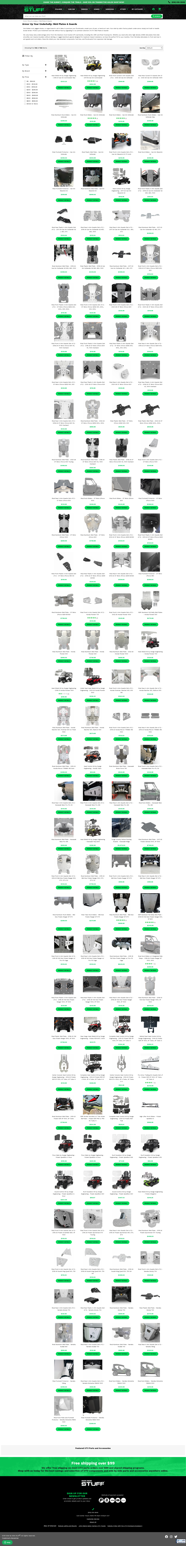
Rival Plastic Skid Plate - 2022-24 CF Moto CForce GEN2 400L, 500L (150, 422)
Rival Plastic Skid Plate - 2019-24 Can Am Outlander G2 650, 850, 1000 (92, 267)
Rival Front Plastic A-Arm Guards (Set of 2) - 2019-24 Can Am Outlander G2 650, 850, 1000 (150, 191)
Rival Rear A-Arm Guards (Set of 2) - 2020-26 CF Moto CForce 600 (121, 383)
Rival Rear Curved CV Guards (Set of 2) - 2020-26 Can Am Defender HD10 (150, 76)
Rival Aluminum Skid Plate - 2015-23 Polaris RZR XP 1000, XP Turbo (64, 1117)
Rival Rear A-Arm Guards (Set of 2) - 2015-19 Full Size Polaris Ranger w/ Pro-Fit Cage (93, 958)
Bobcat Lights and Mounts (67, 1526)
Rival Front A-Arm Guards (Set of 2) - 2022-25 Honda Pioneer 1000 (121, 613)
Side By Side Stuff (13, 1536)
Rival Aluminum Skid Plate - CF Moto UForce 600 (93, 536)
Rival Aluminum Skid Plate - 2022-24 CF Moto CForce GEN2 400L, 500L (93, 422)
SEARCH (157, 16)
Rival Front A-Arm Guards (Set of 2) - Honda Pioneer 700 (92, 613)
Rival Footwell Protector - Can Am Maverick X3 (64, 190)
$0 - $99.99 (31, 81)
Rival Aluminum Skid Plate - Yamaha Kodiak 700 (121, 1345)
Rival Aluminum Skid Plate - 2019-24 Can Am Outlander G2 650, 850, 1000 (64, 267)
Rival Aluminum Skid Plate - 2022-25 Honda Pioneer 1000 (121, 653)
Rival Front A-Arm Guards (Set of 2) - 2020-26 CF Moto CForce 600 (121, 306)
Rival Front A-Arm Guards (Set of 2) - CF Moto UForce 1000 (150, 461)
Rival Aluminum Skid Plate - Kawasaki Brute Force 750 (121, 767)
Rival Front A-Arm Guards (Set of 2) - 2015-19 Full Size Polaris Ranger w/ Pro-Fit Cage (64, 958)
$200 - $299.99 (32, 90)
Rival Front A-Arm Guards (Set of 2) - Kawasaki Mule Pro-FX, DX (150, 767)
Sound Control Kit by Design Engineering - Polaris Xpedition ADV (121, 1193)
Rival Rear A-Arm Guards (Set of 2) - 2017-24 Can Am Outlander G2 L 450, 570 (121, 229)
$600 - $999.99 (32, 101)
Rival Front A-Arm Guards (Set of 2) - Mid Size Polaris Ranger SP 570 (121, 877)
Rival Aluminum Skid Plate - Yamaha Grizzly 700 (121, 1309)
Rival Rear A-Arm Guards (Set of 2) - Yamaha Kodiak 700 (93, 1345)
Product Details (64, 87)
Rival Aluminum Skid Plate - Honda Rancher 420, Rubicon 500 (92, 728)
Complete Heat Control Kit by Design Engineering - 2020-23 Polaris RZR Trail (121, 1118)
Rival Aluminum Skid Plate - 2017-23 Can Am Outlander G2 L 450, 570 (121, 267)
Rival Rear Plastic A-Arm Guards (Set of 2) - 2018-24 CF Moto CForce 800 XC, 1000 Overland (150, 384)
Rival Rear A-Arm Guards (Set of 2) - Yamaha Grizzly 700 (64, 1309)
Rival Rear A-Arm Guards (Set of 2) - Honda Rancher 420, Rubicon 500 (150, 689)
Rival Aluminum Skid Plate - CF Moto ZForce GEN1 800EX (64, 613)
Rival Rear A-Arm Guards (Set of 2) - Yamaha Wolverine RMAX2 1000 (93, 1382)
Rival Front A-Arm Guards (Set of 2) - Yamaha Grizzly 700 (150, 1270)
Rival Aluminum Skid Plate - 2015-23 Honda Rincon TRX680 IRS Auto (64, 767)
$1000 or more (32, 104)
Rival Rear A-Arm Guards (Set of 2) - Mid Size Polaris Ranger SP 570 (150, 877)
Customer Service (93, 1519)
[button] (181, 1541)
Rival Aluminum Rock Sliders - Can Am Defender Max (150, 116)
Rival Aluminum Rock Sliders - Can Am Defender (63, 116)
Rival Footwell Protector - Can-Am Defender (63, 153)
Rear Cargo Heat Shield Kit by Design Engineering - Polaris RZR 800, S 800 (92, 1037)
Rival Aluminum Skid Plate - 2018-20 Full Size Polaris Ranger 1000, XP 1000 (150, 1000)
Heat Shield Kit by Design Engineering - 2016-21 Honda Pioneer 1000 (64, 689)
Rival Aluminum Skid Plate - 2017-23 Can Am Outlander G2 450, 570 (150, 228)
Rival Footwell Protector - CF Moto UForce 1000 (150, 499)
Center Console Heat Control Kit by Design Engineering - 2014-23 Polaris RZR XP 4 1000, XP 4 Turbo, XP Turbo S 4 (121, 1078)
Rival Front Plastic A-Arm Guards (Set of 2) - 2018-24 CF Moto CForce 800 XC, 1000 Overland (92, 346)
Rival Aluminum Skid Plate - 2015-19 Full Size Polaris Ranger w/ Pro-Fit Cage (121, 958)
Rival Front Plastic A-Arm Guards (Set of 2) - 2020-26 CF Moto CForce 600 (150, 306)
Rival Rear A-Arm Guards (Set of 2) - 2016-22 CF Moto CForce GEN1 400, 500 (150, 346)
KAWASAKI (110, 9)
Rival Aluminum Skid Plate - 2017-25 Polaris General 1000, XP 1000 (150, 840)
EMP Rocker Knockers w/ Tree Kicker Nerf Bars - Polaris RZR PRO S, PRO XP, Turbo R (92, 1118)
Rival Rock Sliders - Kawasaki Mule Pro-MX (150, 804)
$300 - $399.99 (32, 92)
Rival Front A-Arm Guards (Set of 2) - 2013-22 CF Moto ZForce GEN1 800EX (121, 536)
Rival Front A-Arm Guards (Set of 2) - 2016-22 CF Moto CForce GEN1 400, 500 (150, 268)
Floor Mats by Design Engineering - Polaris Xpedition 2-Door (63, 1156)
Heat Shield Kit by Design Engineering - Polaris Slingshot (150, 1193)
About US (93, 1522)
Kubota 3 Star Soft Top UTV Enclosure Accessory (125, 1526)
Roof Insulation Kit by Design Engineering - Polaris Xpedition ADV (92, 1193)
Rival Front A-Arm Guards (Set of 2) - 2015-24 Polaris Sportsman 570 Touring (92, 1232)
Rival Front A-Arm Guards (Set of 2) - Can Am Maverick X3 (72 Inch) (121, 153)
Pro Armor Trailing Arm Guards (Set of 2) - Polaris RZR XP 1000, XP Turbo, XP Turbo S (150, 1077)
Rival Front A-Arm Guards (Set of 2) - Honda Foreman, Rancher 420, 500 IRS (121, 690)
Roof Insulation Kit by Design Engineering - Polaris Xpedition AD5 (121, 1156)
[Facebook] (166, 1536)
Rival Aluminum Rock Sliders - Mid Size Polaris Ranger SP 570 (64, 916)
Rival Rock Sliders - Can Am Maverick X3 (150, 153)
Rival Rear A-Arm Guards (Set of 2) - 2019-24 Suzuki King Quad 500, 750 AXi (93, 1271)
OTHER (123, 9)
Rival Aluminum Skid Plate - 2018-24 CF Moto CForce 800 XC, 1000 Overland (92, 462)
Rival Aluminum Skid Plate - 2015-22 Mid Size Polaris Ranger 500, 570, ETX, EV (92, 878)
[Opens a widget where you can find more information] (7, 1542)
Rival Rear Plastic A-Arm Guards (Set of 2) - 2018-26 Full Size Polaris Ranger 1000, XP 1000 (93, 1000)
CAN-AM (71, 9)
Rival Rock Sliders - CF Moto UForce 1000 (93, 499)
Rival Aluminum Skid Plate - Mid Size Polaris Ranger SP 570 (121, 916)
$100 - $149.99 (32, 84)
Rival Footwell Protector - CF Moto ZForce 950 (150, 575)
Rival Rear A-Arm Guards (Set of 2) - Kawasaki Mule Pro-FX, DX (64, 804)
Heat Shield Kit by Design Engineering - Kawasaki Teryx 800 (92, 840)
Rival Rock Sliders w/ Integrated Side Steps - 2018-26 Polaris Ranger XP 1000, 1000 (150, 958)
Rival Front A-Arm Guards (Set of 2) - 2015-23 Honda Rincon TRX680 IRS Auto (121, 730)
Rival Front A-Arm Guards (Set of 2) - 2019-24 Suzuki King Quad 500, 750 (64, 1270)
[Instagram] (171, 1536)
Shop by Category (33, 21)
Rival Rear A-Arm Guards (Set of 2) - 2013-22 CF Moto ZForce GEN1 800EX (121, 575)
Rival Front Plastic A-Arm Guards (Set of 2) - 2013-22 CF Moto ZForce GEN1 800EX (150, 537)
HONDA (96, 9)
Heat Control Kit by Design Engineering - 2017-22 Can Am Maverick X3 (121, 191)
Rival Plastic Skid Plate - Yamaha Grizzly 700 (150, 1309)
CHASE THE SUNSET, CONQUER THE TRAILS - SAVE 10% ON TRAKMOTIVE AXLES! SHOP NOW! (83, 2)
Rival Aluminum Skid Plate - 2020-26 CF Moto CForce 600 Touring (64, 461)
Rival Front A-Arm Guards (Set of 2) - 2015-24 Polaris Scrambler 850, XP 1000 (64, 1232)
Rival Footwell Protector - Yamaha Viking (64, 1382)
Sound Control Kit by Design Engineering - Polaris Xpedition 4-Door (64, 1194)
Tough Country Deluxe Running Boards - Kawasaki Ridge (121, 840)
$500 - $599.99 (32, 98)
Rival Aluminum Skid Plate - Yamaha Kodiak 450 (64, 1345)
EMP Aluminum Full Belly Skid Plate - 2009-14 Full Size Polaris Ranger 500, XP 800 (150, 917)
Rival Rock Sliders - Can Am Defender (92, 115)
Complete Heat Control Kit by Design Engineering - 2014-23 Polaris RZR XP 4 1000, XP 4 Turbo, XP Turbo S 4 (92, 1077)
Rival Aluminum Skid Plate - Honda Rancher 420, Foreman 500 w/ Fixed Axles (64, 730)
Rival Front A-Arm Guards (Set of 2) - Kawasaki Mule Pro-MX (92, 804)
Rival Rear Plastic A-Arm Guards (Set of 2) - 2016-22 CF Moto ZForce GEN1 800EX (92, 576)
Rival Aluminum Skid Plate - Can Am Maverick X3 (92, 190)
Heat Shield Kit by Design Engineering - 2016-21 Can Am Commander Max (64, 76)
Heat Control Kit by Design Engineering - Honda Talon (92, 767)
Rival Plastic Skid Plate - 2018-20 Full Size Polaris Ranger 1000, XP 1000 (64, 1037)
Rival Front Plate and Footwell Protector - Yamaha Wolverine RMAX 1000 (64, 1420)
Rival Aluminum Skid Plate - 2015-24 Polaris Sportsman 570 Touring (150, 1231)
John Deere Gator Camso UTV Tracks (92, 1526)
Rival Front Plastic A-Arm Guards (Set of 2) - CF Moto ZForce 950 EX (64, 575)
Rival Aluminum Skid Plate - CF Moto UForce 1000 (64, 536)
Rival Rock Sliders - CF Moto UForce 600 (121, 499)
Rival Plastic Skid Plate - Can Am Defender (92, 153)
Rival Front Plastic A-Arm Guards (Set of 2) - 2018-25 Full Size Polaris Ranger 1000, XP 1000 (64, 1000)
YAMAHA (84, 9)
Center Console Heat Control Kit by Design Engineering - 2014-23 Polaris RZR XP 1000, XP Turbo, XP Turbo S (64, 1077)
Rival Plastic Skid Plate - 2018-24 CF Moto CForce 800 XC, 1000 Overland (121, 461)
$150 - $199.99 (32, 87)
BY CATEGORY (137, 9)
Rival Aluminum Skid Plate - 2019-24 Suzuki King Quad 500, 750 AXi (121, 1270)
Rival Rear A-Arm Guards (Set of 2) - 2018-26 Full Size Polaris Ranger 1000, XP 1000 (121, 1000)
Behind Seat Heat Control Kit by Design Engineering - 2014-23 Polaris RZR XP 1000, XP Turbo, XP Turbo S (150, 1038)
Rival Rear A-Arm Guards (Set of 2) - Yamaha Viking (150, 1345)
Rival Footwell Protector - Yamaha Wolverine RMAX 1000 (92, 1419)
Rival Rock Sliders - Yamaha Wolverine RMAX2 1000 (121, 1382)
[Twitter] (175, 1536)
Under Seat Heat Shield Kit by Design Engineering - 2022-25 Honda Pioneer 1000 (92, 690)
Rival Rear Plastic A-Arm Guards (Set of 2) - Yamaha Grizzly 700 (93, 1309)
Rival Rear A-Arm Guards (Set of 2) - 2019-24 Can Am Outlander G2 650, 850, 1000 (93, 229)
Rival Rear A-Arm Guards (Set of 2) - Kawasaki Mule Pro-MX (121, 804)
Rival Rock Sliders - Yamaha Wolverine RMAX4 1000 (150, 1382)
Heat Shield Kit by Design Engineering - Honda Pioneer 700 (150, 653)
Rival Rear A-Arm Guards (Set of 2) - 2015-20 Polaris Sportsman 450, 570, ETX (121, 1232)
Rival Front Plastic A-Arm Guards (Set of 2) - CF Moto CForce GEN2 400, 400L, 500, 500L (64, 307)
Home (25, 21)
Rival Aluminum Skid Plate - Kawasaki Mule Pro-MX (64, 840)
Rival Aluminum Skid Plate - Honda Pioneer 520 (92, 653)
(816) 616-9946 (178, 2)
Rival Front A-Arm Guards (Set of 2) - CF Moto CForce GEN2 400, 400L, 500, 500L (92, 307)
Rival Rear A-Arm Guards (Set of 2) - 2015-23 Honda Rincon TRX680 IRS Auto (150, 730)
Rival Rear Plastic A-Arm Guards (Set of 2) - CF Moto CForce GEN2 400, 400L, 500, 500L (121, 346)
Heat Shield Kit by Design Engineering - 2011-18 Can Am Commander (92, 76)
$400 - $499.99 (32, 95)
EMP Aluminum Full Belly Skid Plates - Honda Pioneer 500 (150, 613)
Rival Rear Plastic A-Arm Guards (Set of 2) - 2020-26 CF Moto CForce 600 (92, 383)
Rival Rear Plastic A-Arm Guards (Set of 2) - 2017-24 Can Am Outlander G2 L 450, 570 (64, 229)
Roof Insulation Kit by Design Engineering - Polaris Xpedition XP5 (150, 1156)
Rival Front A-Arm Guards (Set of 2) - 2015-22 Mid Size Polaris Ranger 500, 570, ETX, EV (64, 878)
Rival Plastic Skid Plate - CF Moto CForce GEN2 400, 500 (121, 422)
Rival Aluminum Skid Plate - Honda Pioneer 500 (63, 653)
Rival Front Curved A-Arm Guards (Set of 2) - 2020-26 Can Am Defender (121, 76)
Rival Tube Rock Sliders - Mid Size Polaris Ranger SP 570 (92, 916)
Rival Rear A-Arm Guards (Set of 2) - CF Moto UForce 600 (64, 499)
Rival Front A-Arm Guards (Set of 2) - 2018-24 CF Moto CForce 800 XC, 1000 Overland (64, 346)
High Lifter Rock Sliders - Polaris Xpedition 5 (150, 1117)
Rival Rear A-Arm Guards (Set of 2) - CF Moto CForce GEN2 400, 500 (64, 383)
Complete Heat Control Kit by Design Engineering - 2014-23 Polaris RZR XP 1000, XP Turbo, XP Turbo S (121, 1038)
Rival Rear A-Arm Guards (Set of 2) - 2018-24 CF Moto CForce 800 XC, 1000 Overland (64, 423)
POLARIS (58, 9)
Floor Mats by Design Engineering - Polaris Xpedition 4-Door (92, 1156)
